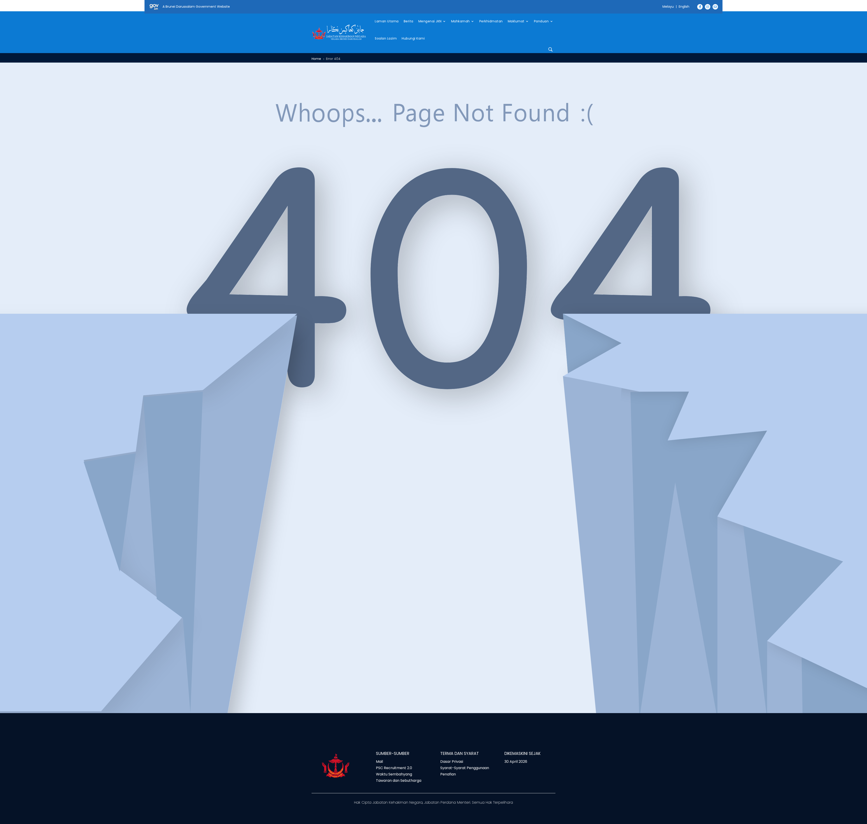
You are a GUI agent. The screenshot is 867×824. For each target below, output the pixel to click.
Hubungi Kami (413, 38)
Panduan (541, 21)
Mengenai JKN (430, 21)
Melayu (668, 6)
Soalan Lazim (386, 38)
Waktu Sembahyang (394, 774)
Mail (379, 761)
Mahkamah (460, 21)
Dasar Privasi (451, 761)
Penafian (448, 774)
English (684, 6)
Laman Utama (387, 21)
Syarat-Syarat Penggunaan (464, 767)
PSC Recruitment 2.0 (394, 767)
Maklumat (516, 21)
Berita (408, 21)
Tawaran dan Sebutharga (398, 780)
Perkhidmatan (491, 21)
